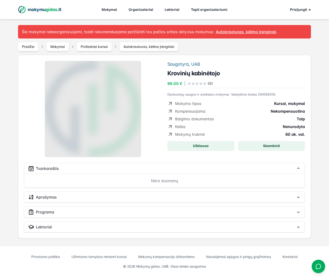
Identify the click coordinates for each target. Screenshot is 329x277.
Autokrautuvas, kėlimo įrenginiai (149, 47)
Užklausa (201, 146)
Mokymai (109, 9)
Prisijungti (300, 9)
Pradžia (28, 47)
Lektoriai (172, 9)
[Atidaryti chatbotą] (318, 266)
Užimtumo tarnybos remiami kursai (99, 257)
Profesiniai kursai (94, 47)
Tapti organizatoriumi (209, 9)
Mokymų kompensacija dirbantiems (166, 257)
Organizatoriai (141, 9)
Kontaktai (290, 257)
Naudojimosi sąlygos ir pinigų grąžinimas (238, 257)
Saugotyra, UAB (183, 64)
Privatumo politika (45, 257)
